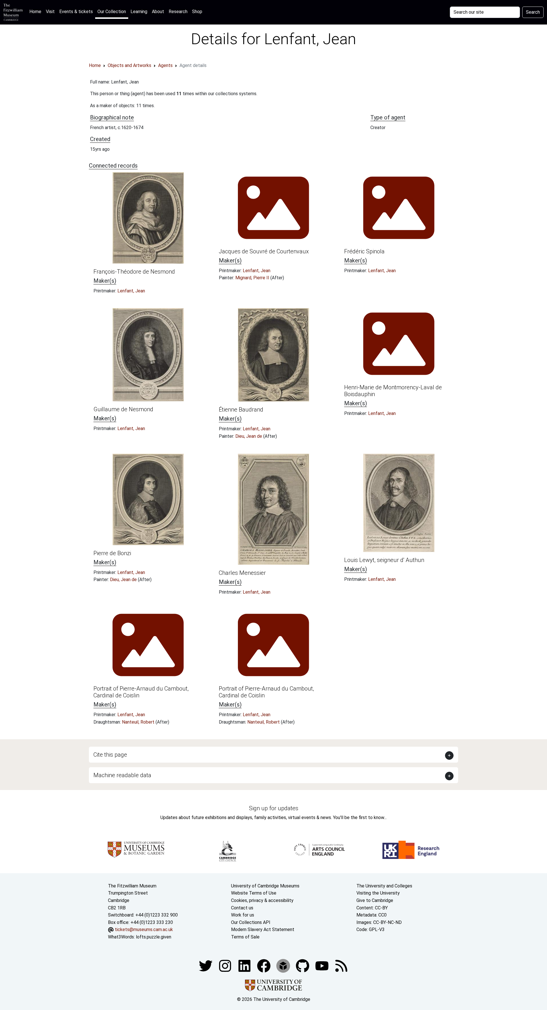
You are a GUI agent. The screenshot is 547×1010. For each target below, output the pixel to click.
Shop (197, 11)
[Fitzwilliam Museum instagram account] (225, 965)
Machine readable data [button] (122, 775)
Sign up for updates (273, 808)
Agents (165, 65)
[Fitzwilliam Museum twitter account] (206, 965)
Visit (50, 11)
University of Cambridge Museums (265, 886)
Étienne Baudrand (241, 409)
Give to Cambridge (374, 900)
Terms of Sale (245, 937)
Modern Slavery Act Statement (262, 929)
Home (36, 11)
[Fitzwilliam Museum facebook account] (245, 965)
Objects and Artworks (129, 65)
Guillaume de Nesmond (123, 409)
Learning (138, 11)
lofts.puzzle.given (153, 937)
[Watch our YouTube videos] (322, 965)
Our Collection (111, 11)
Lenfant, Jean (131, 291)
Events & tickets (76, 11)
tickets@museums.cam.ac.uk (144, 929)
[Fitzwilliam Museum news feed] (341, 965)
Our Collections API (250, 922)
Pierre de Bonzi (112, 553)
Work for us (242, 915)
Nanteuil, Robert (139, 722)
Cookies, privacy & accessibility (262, 900)
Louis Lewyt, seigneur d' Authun (384, 560)
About (158, 11)
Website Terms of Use (253, 893)
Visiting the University (378, 893)
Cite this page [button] (110, 754)
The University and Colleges (384, 886)
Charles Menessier (242, 572)
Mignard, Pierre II (252, 277)
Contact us (242, 908)
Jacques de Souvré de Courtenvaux (264, 251)
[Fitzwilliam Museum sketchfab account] (283, 965)
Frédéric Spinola (364, 251)
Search (533, 12)
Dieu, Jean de (249, 436)
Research (178, 11)
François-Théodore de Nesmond (134, 271)
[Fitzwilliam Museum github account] (303, 965)
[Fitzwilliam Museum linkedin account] (264, 965)
